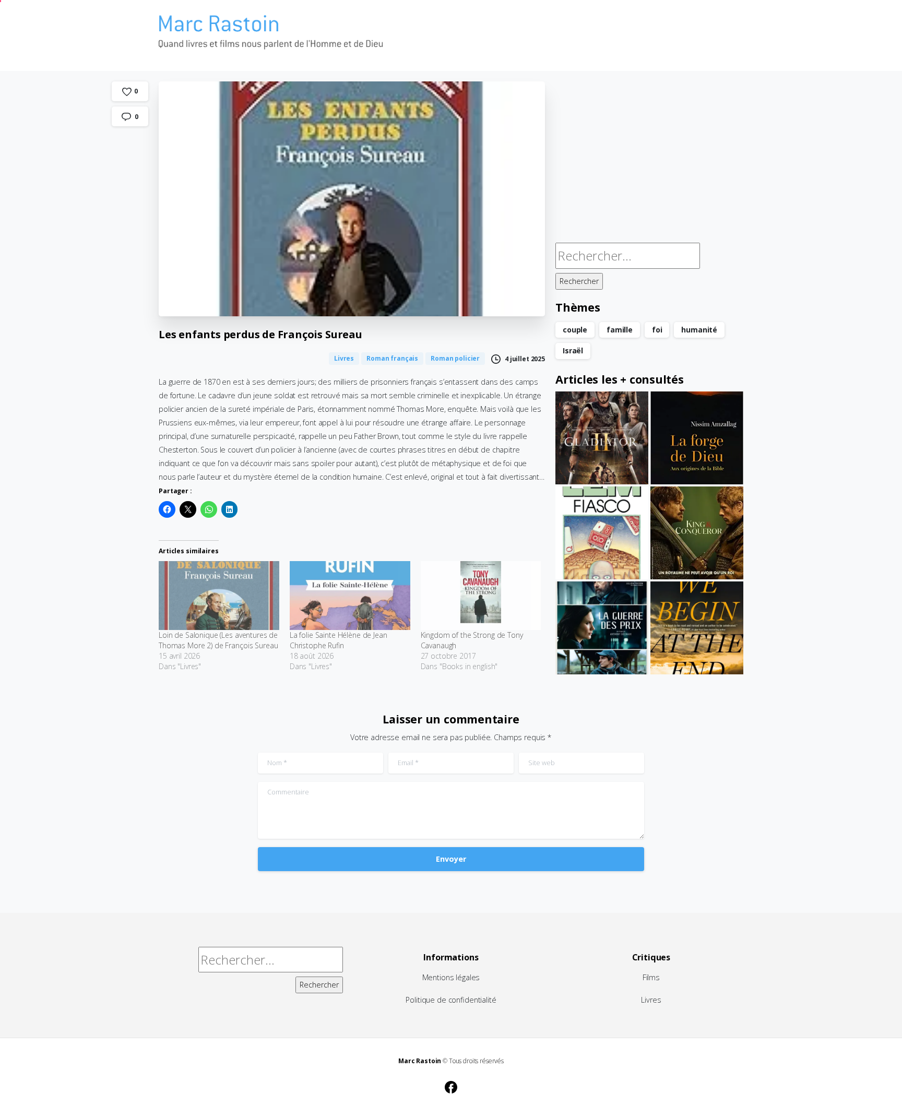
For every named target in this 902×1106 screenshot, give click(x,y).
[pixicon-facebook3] (451, 1085)
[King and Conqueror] (696, 532)
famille (620, 330)
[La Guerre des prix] (601, 627)
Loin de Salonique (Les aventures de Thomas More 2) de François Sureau (218, 640)
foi (657, 330)
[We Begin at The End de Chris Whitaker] (696, 627)
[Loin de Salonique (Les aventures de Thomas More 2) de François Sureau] (219, 595)
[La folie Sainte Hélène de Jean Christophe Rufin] (350, 595)
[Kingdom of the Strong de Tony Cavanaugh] (481, 595)
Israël (573, 350)
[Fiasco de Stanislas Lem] (601, 532)
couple (575, 330)
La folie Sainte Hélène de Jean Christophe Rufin (338, 640)
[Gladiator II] (601, 437)
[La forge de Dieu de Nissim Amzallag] (696, 437)
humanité (699, 330)
